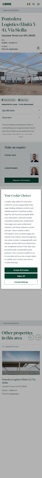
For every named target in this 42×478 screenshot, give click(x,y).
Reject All (21, 276)
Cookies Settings (21, 282)
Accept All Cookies (21, 270)
